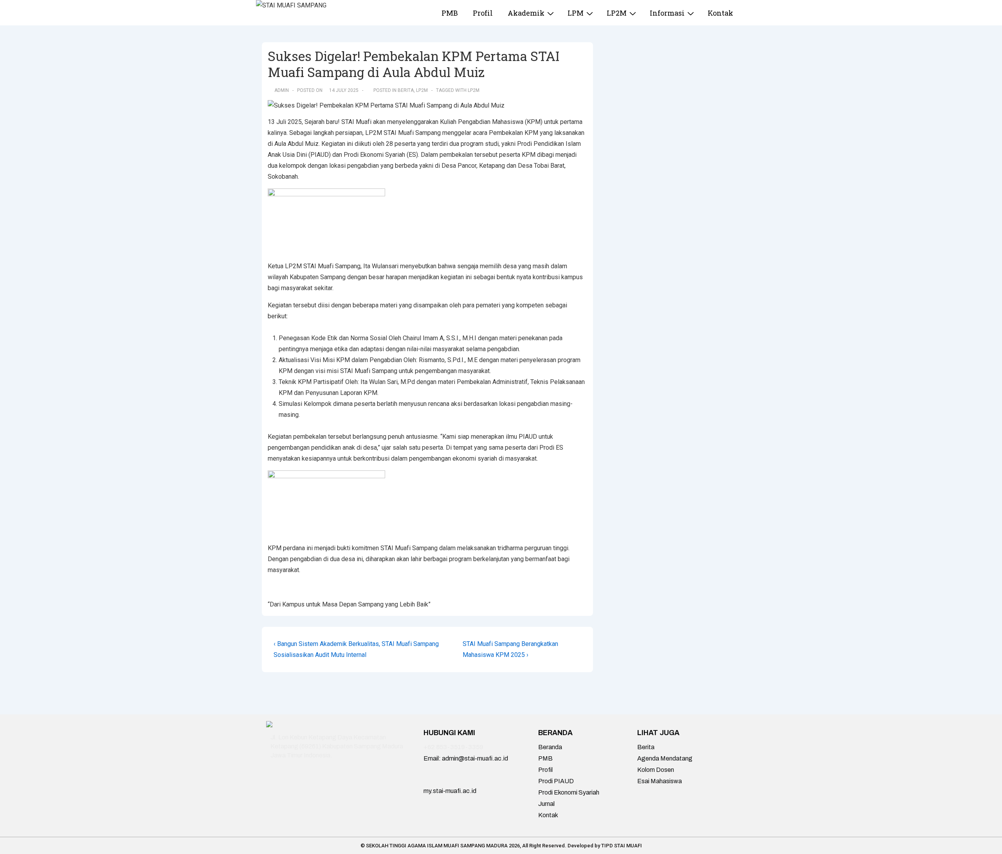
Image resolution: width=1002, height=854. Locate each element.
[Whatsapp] (336, 782)
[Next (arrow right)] (988, 427)
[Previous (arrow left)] (13, 427)
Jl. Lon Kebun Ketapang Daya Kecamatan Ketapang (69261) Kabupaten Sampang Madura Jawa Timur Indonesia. (336, 746)
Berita (406, 90)
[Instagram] (276, 782)
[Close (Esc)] (976, 8)
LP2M (422, 90)
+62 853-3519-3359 (453, 747)
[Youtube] (306, 782)
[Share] (993, 8)
